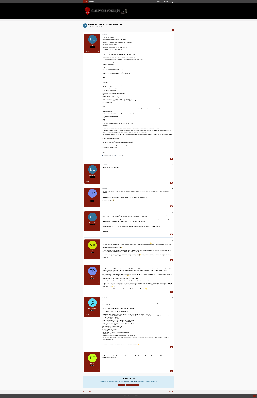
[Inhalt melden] (171, 159)
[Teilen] (173, 30)
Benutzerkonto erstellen (132, 384)
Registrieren (165, 1)
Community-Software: (128, 395)
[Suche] (171, 1)
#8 (172, 353)
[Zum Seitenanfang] (254, 396)
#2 (172, 164)
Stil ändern (171, 391)
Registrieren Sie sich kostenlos (131, 381)
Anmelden (159, 1)
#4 (172, 212)
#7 (172, 297)
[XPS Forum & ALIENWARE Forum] (128, 11)
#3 (172, 188)
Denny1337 (92, 26)
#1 (172, 34)
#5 (172, 240)
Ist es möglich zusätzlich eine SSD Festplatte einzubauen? (133, 132)
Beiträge (87, 51)
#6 (172, 266)
